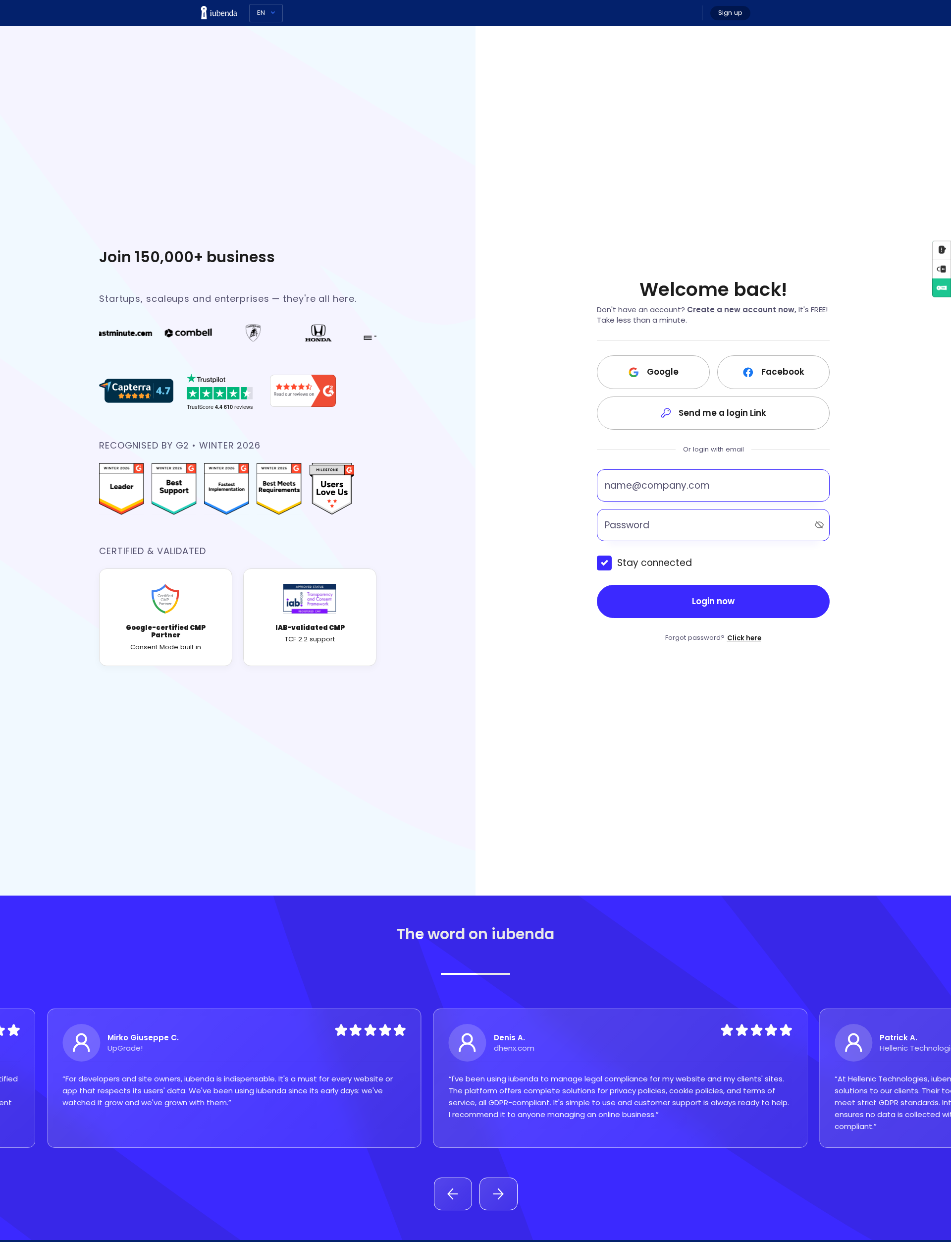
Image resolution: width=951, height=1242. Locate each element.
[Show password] (819, 525)
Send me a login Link (722, 413)
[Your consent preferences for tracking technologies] (941, 268)
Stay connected (654, 562)
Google (663, 372)
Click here (744, 638)
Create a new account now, (741, 309)
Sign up (730, 12)
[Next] (498, 1194)
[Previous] (453, 1194)
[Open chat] (941, 249)
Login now (713, 601)
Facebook (782, 372)
